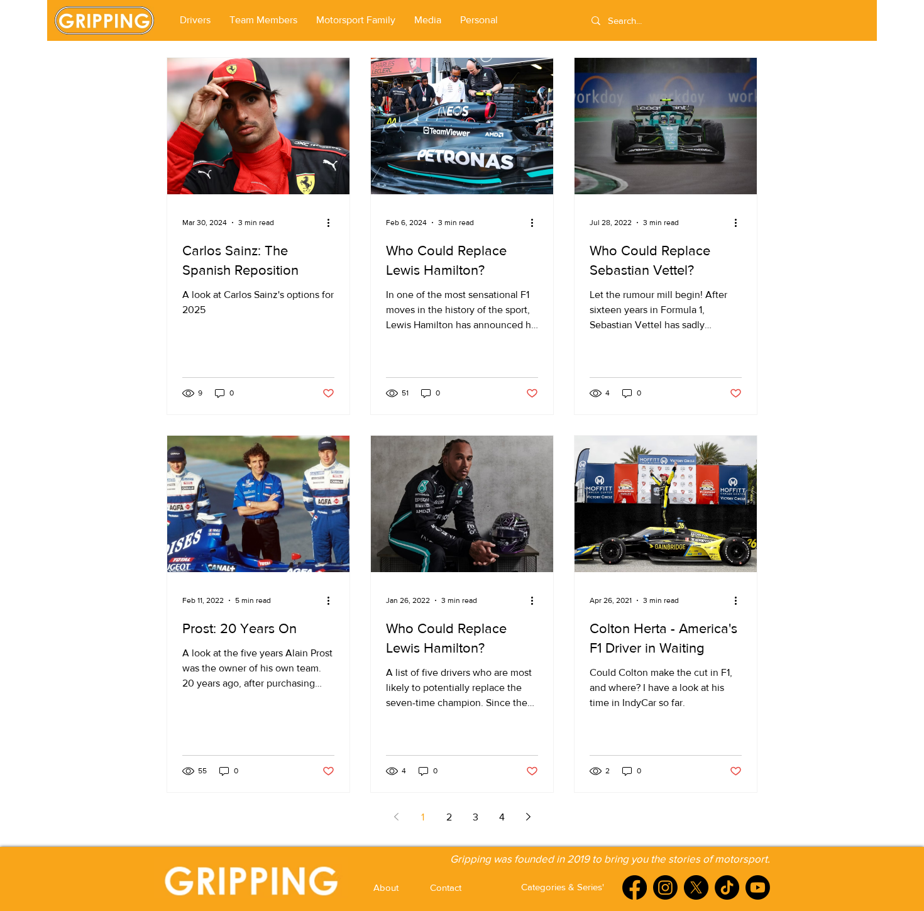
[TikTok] (727, 887)
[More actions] (332, 222)
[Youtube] (757, 887)
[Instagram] (665, 887)
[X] (696, 887)
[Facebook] (634, 887)
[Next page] (528, 816)
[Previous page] (396, 816)
